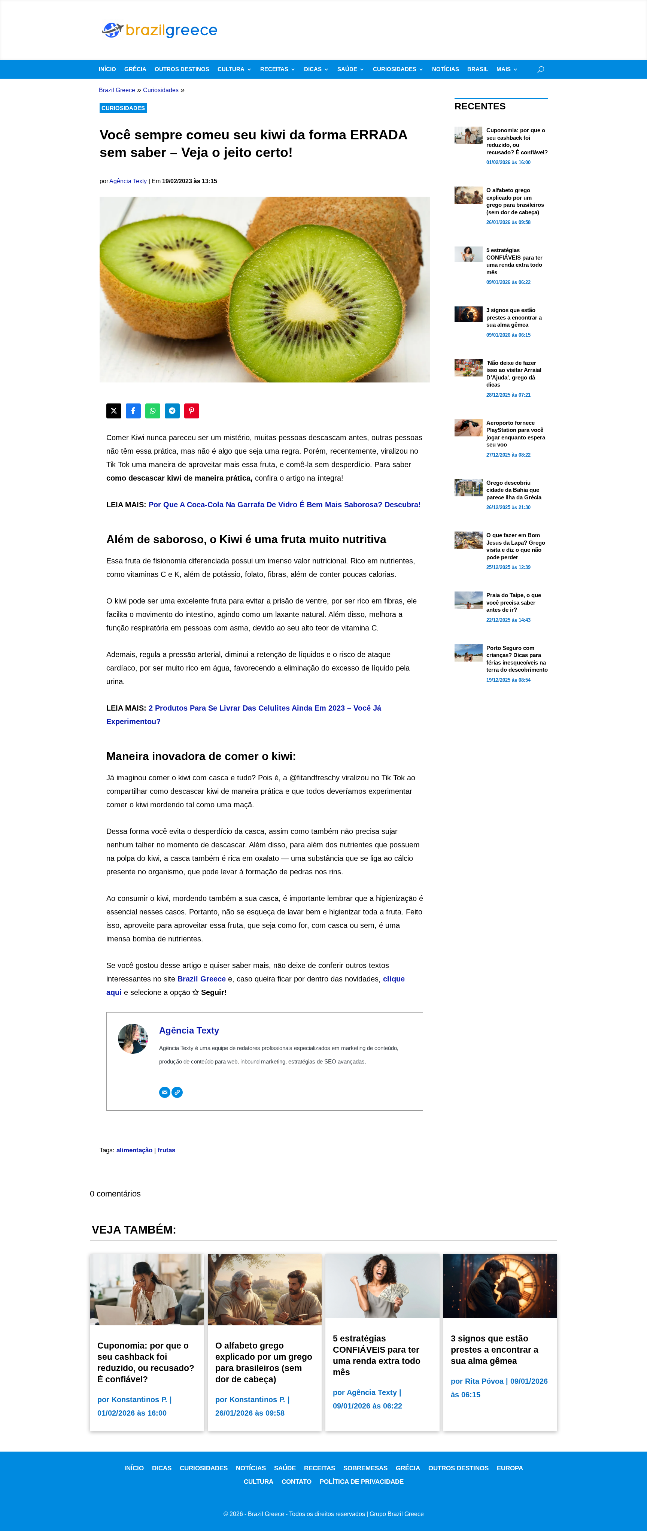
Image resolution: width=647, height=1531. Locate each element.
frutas (166, 1150)
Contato (297, 1481)
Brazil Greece (201, 979)
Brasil (477, 69)
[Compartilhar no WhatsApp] (152, 410)
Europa (510, 1468)
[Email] (164, 1092)
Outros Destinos (182, 69)
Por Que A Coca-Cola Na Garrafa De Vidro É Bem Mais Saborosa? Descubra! (285, 504)
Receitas (274, 69)
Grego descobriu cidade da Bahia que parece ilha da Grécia (513, 489)
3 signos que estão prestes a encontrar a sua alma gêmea (514, 317)
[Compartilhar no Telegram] (172, 410)
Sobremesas (365, 1468)
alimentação (134, 1150)
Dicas (313, 69)
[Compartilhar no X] (113, 410)
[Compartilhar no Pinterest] (191, 410)
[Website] (177, 1092)
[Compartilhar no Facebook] (133, 410)
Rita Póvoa (484, 1381)
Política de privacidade (362, 1481)
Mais (503, 69)
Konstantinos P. (139, 1399)
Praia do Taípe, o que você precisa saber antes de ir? (513, 602)
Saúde (347, 69)
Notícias (445, 69)
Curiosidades (394, 69)
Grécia (135, 69)
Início (107, 69)
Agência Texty (128, 181)
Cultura (231, 69)
